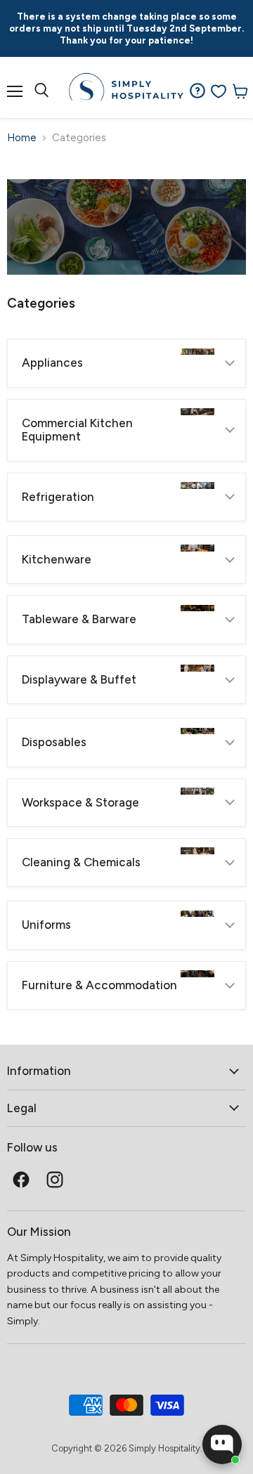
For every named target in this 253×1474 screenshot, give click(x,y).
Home (22, 138)
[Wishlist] (219, 91)
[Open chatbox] (222, 1444)
